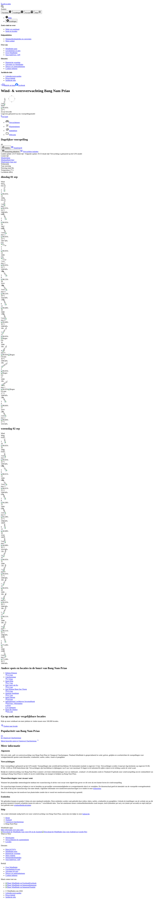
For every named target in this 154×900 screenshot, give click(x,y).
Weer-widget (10, 41)
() (7, 160)
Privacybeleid (10, 78)
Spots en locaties (11, 31)
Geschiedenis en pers (12, 51)
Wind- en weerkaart (12, 29)
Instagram (32, 885)
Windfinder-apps (11, 49)
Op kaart (5, 117)
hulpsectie (86, 814)
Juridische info (10, 80)
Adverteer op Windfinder (14, 64)
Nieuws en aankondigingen (15, 66)
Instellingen (12, 21)
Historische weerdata (12, 62)
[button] (77, 7)
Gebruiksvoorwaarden (13, 76)
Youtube (32, 887)
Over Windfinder (11, 53)
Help (10, 18)
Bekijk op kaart (9, 85)
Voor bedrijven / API (12, 55)
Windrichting (5, 158)
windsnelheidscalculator (22, 805)
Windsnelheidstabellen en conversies (18, 39)
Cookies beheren (11, 69)
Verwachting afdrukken (12, 152)
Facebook (21, 85)
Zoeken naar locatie (11, 726)
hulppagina (97, 788)
